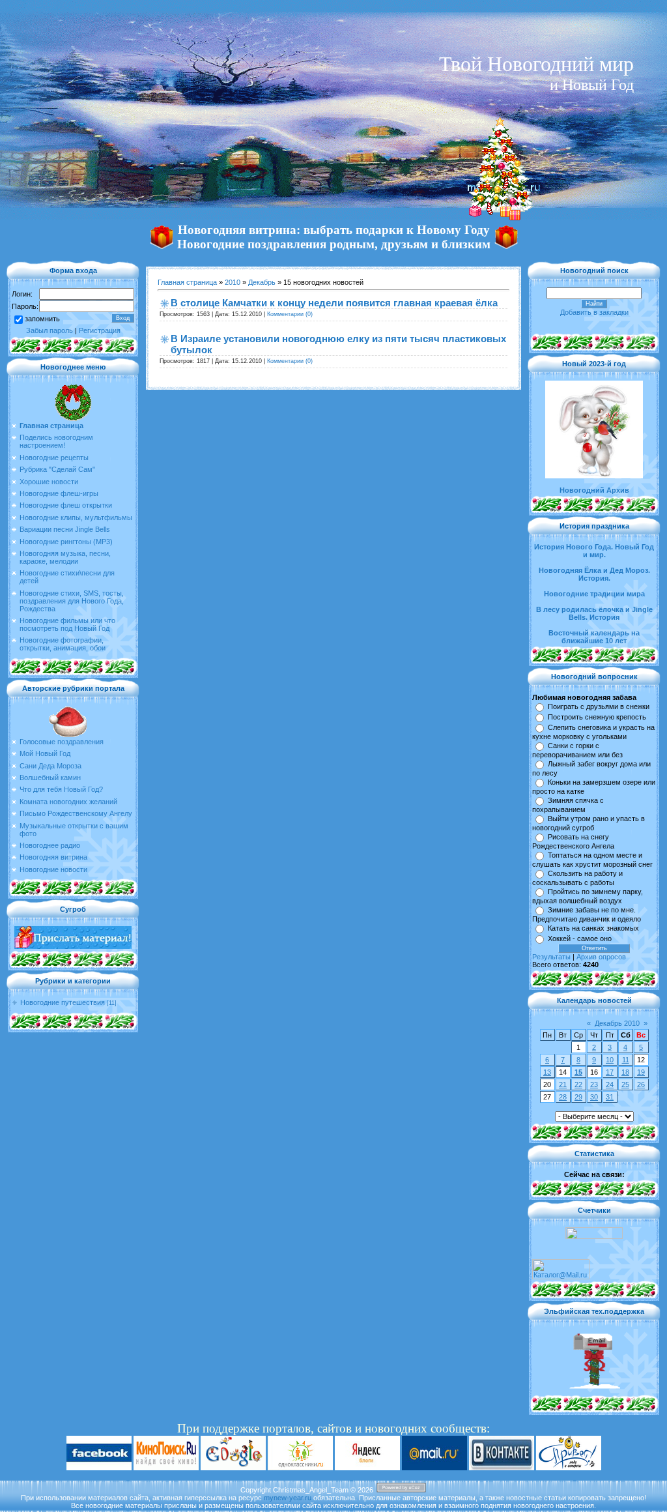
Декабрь (262, 282)
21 (563, 1084)
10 (610, 1060)
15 (578, 1072)
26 (641, 1084)
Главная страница (187, 282)
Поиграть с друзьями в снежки (598, 706)
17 (610, 1072)
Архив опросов (601, 957)
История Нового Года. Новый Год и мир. (594, 551)
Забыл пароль (49, 330)
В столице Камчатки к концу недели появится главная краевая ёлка (334, 302)
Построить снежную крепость (597, 717)
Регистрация (100, 330)
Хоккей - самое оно (580, 938)
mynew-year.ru (287, 1498)
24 (610, 1084)
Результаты (551, 957)
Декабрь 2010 (617, 1023)
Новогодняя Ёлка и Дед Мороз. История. (594, 574)
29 (578, 1097)
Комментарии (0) (290, 314)
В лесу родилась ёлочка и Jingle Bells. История (594, 613)
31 (610, 1097)
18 (625, 1072)
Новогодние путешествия (62, 1002)
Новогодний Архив (594, 490)
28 (563, 1097)
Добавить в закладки (594, 312)
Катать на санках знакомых (593, 928)
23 (594, 1084)
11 (625, 1060)
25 (625, 1084)
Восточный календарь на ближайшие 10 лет (594, 637)
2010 (232, 282)
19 (641, 1072)
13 (547, 1072)
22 (578, 1084)
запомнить (42, 319)
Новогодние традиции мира (594, 594)
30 (594, 1097)
